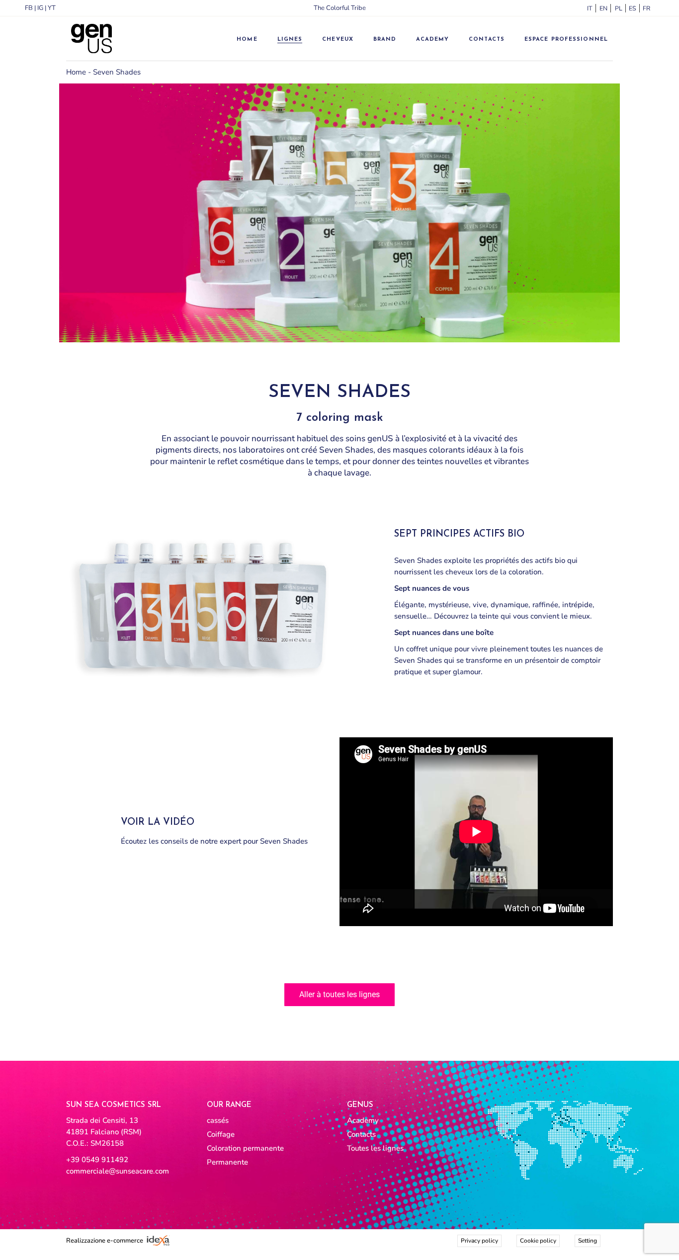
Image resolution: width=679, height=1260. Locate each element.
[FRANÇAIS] (644, 8)
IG (40, 7)
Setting (587, 1241)
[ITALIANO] (588, 8)
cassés (218, 1120)
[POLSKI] (616, 8)
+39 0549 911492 (97, 1160)
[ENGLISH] (602, 8)
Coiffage (221, 1134)
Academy (363, 1120)
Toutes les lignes (375, 1148)
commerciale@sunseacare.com (117, 1171)
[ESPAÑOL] (630, 8)
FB (29, 7)
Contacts (361, 1134)
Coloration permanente (245, 1148)
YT (52, 7)
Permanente (227, 1162)
